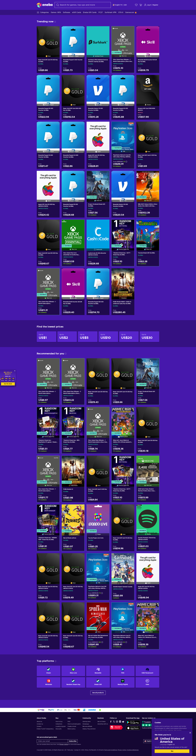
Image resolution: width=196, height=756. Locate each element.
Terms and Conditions (110, 750)
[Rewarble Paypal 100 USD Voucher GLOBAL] (98, 281)
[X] (114, 721)
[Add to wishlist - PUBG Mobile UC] (81, 459)
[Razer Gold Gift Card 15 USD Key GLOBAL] (122, 517)
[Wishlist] (136, 5)
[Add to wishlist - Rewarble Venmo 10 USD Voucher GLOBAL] (106, 78)
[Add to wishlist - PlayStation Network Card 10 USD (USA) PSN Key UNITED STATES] (130, 605)
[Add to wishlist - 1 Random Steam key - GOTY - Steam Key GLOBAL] (130, 223)
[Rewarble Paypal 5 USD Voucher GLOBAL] (73, 39)
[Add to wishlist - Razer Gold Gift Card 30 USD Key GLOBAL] (155, 410)
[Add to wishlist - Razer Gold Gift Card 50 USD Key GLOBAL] (56, 223)
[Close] (190, 733)
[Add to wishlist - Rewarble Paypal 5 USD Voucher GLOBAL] (81, 29)
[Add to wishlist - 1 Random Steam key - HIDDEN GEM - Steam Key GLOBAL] (56, 508)
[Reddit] (123, 721)
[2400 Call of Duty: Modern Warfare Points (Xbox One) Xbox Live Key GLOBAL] (147, 468)
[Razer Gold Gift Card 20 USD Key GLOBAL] (98, 371)
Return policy (71, 728)
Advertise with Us (102, 724)
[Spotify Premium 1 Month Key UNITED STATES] (147, 517)
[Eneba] (45, 4)
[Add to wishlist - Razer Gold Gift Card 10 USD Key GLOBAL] (56, 29)
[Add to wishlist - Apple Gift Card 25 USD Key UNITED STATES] (56, 174)
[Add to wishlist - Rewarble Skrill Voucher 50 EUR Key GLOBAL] (155, 29)
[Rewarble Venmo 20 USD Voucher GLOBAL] (122, 184)
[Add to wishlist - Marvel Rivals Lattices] (81, 508)
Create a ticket (72, 726)
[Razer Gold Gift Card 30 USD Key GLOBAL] (147, 420)
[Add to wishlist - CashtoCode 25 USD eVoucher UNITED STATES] (106, 223)
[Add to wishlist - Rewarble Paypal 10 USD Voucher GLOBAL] (56, 125)
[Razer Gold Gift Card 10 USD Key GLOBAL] (48, 39)
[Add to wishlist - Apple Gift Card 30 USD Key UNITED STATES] (106, 125)
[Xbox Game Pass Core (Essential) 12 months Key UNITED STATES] (73, 232)
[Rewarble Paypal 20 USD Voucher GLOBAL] (48, 88)
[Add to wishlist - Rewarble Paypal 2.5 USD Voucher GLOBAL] (81, 125)
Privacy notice (64, 744)
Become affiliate (87, 726)
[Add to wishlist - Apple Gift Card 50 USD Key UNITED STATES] (155, 556)
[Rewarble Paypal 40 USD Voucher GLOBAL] (122, 88)
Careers (39, 726)
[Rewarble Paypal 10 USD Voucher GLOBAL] (48, 135)
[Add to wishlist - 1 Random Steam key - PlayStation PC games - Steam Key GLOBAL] (56, 410)
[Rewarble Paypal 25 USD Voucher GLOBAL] (73, 184)
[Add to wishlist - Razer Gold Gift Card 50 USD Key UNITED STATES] (56, 605)
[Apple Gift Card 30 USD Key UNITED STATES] (98, 135)
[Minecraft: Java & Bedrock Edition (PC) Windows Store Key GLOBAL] (147, 615)
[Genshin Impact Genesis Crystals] (123, 566)
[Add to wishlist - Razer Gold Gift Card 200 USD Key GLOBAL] (81, 78)
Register (155, 5)
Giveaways (86, 724)
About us (39, 721)
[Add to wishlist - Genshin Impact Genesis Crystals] (130, 556)
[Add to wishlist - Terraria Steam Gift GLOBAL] (155, 223)
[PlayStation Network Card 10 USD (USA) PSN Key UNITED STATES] (123, 615)
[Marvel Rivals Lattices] (73, 517)
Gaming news (87, 721)
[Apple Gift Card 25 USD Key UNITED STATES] (48, 184)
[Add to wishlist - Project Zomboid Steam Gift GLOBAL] (105, 174)
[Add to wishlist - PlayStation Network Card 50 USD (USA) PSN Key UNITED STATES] (130, 125)
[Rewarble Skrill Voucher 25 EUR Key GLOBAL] (73, 281)
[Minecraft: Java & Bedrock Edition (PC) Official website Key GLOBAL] (123, 420)
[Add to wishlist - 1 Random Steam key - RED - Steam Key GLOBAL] (81, 410)
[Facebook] (111, 721)
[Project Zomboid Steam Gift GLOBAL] (98, 184)
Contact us (40, 724)
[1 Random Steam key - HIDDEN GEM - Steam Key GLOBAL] (48, 517)
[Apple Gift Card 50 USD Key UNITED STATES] (147, 566)
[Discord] (120, 721)
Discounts (58, 728)
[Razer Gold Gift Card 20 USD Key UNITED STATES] (73, 566)
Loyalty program (61, 726)
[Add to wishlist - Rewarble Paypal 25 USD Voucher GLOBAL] (81, 174)
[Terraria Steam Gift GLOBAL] (147, 232)
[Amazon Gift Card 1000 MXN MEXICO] (147, 88)
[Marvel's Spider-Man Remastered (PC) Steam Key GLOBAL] (98, 615)
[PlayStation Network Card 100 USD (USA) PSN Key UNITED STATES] (98, 566)
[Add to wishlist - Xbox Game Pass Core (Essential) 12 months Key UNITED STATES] (81, 223)
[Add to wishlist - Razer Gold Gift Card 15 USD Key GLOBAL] (130, 507)
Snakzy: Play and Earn (89, 728)
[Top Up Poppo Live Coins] (98, 517)
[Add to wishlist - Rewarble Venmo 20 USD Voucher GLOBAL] (130, 174)
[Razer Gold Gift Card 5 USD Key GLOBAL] (98, 469)
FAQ (69, 721)
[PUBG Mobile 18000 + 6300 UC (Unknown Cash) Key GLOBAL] (122, 281)
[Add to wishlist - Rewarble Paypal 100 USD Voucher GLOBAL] (106, 271)
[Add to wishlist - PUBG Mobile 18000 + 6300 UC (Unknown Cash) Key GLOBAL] (130, 271)
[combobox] (83, 5)
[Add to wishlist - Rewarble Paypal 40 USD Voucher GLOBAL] (130, 78)
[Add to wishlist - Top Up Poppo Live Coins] (105, 508)
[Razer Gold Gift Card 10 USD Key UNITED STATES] (48, 566)
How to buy (59, 721)
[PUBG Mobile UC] (73, 468)
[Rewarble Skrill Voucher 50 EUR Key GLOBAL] (147, 39)
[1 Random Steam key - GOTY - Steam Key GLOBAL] (123, 232)
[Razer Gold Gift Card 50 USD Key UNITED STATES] (48, 615)
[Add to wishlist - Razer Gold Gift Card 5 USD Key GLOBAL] (106, 459)
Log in (149, 5)
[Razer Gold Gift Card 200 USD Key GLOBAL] (73, 88)
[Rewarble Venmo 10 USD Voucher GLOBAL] (98, 88)
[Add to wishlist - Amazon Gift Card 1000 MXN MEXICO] (155, 78)
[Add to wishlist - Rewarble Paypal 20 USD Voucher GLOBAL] (56, 78)
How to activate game (74, 724)
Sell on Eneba (101, 721)
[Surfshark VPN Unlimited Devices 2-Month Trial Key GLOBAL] (98, 39)
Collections (59, 724)
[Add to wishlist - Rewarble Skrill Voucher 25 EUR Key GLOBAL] (81, 271)
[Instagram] (117, 721)
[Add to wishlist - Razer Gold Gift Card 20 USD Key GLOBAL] (106, 361)
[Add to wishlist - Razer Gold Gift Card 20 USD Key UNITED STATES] (81, 556)
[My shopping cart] (141, 5)
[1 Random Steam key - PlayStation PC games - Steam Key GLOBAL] (48, 420)
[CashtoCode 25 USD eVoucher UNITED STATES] (98, 232)
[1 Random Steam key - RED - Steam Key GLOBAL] (73, 420)
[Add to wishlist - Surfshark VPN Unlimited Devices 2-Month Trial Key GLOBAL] (106, 29)
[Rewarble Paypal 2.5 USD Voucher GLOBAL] (73, 135)
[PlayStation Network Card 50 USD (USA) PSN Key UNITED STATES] (123, 134)
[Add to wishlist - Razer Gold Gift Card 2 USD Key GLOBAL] (155, 125)
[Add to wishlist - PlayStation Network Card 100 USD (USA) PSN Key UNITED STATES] (105, 556)
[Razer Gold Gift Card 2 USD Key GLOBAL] (147, 135)
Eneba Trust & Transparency (45, 728)
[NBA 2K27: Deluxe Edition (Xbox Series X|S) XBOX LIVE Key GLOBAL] (147, 184)
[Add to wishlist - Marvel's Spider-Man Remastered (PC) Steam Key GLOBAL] (105, 605)
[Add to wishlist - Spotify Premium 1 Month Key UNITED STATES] (155, 508)
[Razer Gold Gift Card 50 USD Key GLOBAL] (48, 232)
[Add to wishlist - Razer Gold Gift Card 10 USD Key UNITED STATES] (56, 556)
